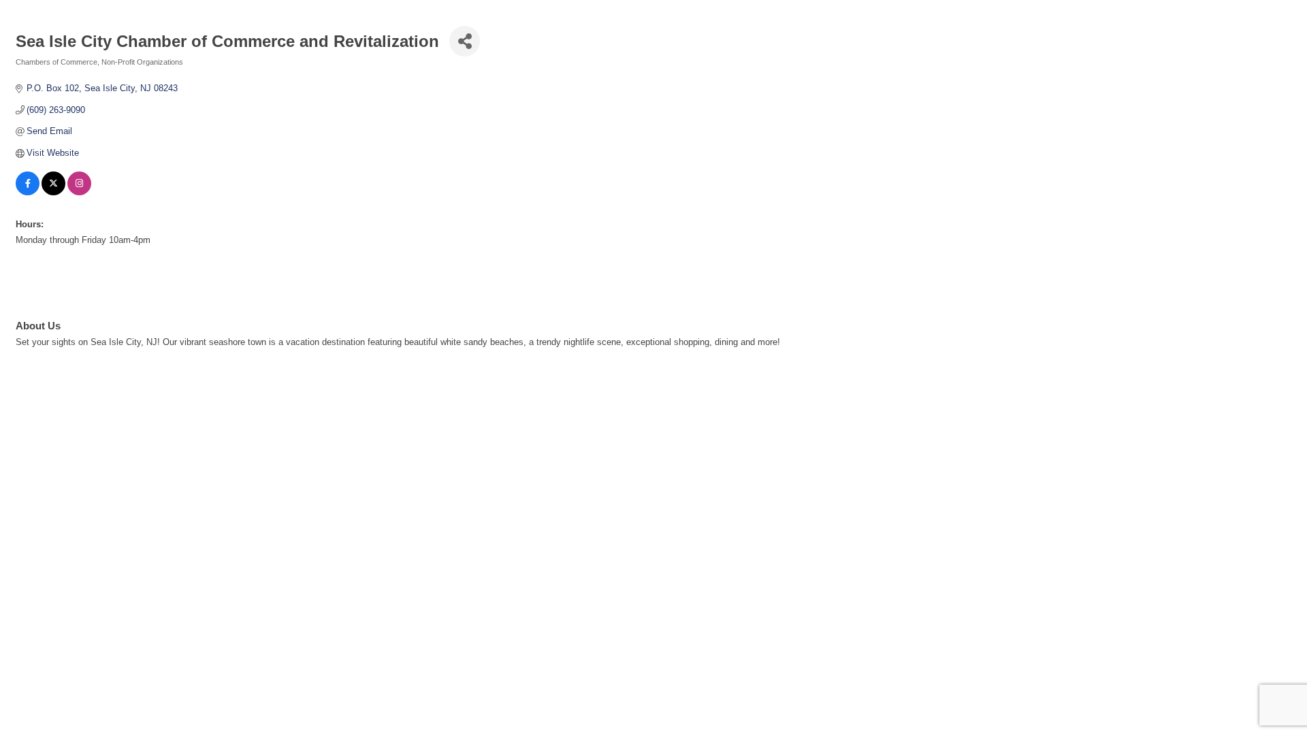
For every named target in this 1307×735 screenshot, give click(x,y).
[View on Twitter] (53, 192)
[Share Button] (464, 41)
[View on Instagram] (79, 192)
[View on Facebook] (27, 192)
